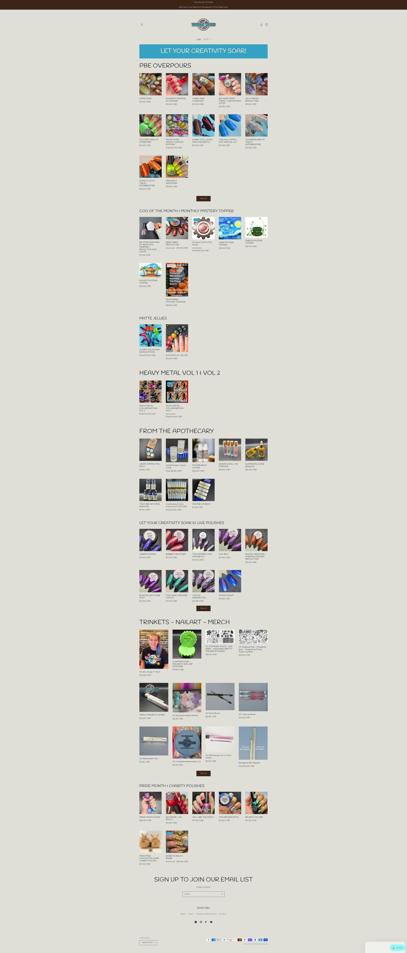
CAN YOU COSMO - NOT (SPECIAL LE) (228, 141)
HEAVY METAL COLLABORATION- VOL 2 (148, 408)
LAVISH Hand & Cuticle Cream (176, 466)
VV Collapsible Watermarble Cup (187, 761)
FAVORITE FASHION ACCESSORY (175, 99)
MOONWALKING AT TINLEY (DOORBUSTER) (255, 142)
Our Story (222, 914)
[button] (141, 24)
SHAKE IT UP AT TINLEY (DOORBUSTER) (147, 183)
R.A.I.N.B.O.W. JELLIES (177, 355)
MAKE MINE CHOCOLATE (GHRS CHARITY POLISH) (149, 858)
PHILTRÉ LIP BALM (201, 504)
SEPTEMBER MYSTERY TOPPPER (176, 300)
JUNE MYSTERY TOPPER (226, 243)
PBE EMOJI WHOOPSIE (171, 182)
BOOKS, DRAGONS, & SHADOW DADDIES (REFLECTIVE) (255, 556)
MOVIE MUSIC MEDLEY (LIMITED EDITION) (174, 142)
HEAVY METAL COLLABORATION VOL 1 (175, 408)
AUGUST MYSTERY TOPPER (148, 281)
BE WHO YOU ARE (254, 817)
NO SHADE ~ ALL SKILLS (174, 818)
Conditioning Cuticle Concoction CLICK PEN (176, 505)
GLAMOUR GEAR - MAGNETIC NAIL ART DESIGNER (183, 664)
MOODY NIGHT (226, 595)
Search (183, 914)
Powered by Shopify (262, 944)
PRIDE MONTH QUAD (149, 817)
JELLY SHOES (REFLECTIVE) (252, 99)
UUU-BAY (223, 554)
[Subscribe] (221, 894)
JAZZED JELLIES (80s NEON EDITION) (149, 351)
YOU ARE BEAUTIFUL (229, 817)
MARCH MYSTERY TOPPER (254, 242)
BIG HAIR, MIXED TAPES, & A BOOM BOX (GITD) (230, 100)
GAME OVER (145, 98)
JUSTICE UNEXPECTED (199, 596)
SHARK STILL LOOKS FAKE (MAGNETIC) (202, 141)
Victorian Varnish (252, 944)
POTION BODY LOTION (199, 466)
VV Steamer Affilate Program (206, 914)
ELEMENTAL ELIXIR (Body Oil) (254, 465)
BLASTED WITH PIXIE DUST (149, 596)
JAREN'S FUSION (147, 554)
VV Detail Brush (213, 713)
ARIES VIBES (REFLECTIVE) (172, 243)
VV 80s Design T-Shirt (149, 672)
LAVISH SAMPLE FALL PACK (149, 465)
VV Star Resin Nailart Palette (185, 715)
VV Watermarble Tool (148, 758)
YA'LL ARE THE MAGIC (203, 817)
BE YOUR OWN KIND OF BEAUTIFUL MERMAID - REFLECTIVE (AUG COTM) (149, 247)
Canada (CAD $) (147, 943)
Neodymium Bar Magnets (249, 763)
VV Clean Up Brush (247, 714)
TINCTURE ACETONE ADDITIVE (149, 505)
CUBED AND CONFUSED (198, 99)
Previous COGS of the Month (202, 243)
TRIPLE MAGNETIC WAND (152, 715)
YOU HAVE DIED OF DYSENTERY (148, 141)
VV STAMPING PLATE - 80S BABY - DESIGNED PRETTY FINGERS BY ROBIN (219, 648)
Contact (191, 914)
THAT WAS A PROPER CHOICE (176, 596)
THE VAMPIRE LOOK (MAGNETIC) (202, 555)
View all (203, 198)
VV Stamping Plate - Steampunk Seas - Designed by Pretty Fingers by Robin (252, 649)
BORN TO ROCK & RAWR (174, 857)
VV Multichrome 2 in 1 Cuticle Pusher (218, 756)
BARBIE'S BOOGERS (176, 554)
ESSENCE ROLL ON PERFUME (228, 465)
